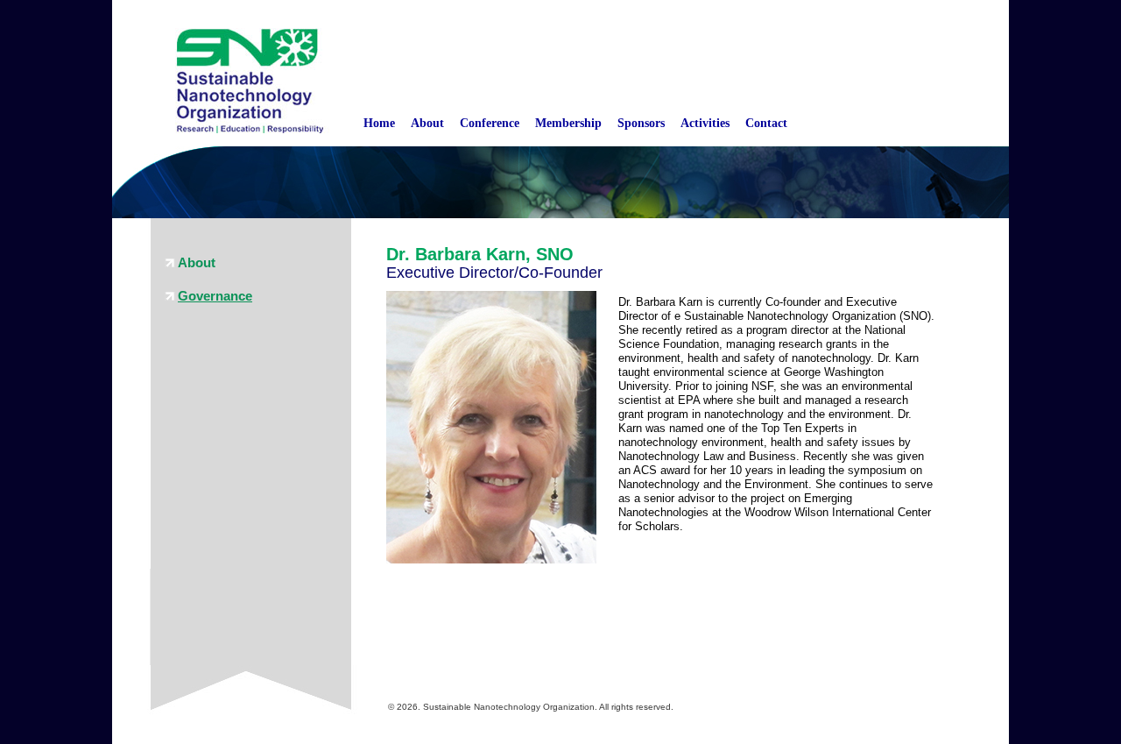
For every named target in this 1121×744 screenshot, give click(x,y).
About (427, 123)
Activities (705, 123)
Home (379, 123)
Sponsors (641, 123)
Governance (215, 295)
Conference (489, 123)
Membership (568, 123)
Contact (766, 123)
